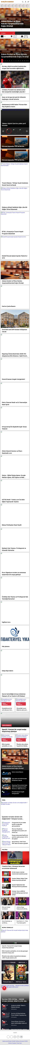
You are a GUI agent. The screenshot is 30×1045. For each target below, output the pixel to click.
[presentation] (3, 972)
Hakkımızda (5, 1041)
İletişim (10, 1041)
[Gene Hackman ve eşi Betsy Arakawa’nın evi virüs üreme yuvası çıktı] (8, 915)
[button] (1, 29)
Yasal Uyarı (19, 1043)
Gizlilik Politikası (16, 1041)
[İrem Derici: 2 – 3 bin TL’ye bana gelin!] (22, 915)
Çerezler (22, 1041)
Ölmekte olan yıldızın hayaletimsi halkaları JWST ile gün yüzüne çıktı (14, 957)
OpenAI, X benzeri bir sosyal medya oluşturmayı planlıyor (12, 946)
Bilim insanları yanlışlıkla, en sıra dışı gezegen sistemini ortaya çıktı (15, 951)
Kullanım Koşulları (12, 1043)
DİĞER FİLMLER (22, 962)
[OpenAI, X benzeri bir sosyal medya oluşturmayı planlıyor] (15, 936)
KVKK (26, 1041)
